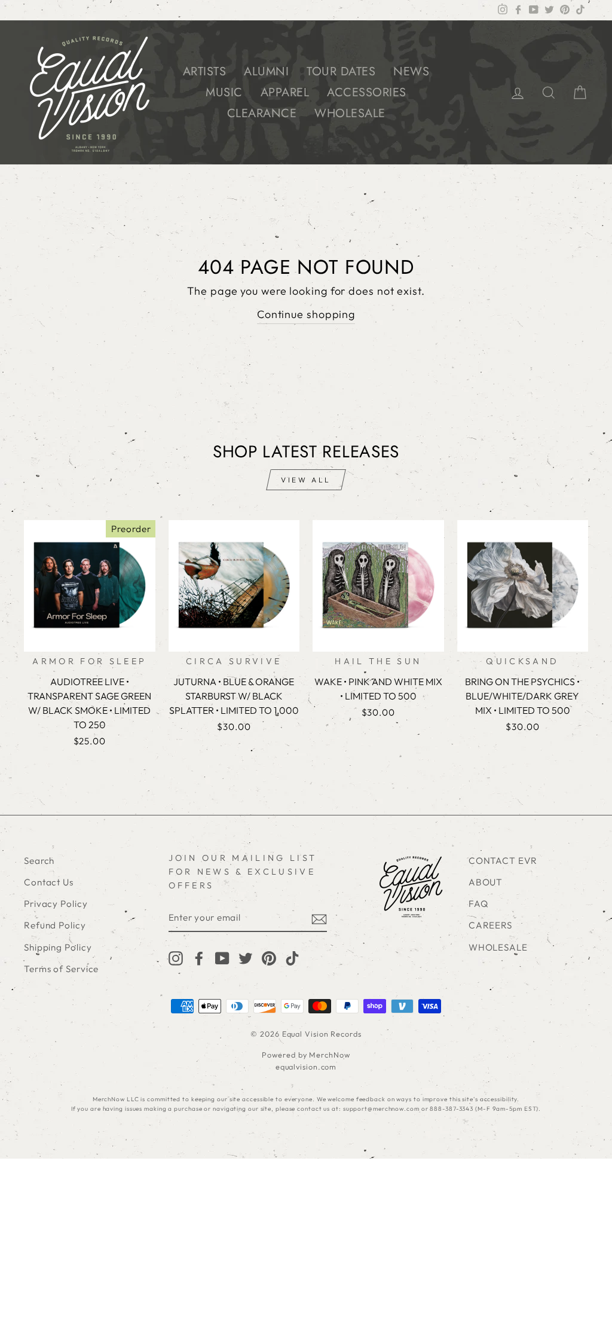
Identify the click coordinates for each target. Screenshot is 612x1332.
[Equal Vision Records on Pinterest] (269, 957)
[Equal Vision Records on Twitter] (245, 957)
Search (39, 860)
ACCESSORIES (366, 92)
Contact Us (49, 882)
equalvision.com (306, 1066)
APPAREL (285, 92)
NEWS (411, 71)
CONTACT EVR (503, 860)
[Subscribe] (319, 918)
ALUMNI (266, 71)
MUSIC (224, 92)
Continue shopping (306, 314)
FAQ (478, 903)
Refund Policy (55, 925)
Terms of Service (61, 968)
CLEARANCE (262, 113)
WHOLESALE (349, 113)
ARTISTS (205, 71)
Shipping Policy (58, 947)
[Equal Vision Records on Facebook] (199, 957)
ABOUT (486, 882)
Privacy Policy (56, 903)
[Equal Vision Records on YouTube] (222, 957)
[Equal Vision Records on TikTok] (292, 957)
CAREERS (490, 925)
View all (306, 479)
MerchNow (329, 1054)
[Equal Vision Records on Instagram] (176, 957)
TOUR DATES (341, 71)
